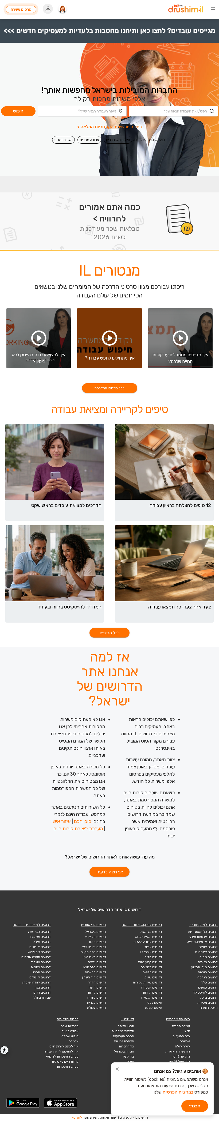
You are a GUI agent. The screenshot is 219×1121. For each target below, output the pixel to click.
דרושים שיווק (153, 977)
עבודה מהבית (89, 140)
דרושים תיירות (152, 992)
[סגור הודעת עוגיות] (117, 1070)
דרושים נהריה (96, 997)
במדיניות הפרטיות (177, 1092)
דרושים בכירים (208, 962)
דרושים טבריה (96, 1003)
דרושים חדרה (97, 982)
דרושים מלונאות (151, 932)
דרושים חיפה (97, 987)
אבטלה (74, 1041)
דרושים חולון (97, 942)
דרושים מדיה (153, 957)
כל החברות (126, 1046)
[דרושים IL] (186, 9)
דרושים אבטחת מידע (203, 937)
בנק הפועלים (181, 1036)
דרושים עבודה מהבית (148, 942)
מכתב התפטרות (68, 1066)
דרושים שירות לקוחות (147, 982)
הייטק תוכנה (153, 1008)
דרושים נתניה (97, 962)
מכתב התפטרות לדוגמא (62, 1056)
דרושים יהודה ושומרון (36, 982)
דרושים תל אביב (95, 937)
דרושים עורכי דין (151, 952)
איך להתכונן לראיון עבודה (61, 1051)
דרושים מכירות (207, 1003)
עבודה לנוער (70, 1031)
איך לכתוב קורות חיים (64, 1046)
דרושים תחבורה (151, 967)
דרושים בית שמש (39, 952)
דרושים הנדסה (207, 977)
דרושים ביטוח (209, 957)
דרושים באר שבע (39, 932)
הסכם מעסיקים (123, 1036)
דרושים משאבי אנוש (148, 937)
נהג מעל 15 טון (179, 1061)
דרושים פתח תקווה (93, 952)
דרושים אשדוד (41, 962)
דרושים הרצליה (95, 972)
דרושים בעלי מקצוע (204, 967)
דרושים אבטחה (151, 987)
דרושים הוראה (208, 972)
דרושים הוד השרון (94, 977)
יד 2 (187, 1031)
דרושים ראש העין (94, 957)
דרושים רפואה (152, 972)
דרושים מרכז (42, 972)
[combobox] (173, 111)
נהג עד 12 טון (181, 1056)
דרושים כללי (209, 982)
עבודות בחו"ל (42, 997)
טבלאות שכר (70, 1026)
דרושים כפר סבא (94, 967)
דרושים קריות (97, 992)
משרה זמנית (63, 140)
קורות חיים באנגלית (65, 1061)
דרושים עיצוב (153, 947)
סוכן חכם (82, 821)
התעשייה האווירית (177, 1051)
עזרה (130, 1061)
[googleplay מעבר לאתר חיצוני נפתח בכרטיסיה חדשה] (23, 1103)
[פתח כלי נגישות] (4, 1050)
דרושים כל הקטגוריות (203, 932)
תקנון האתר (126, 1026)
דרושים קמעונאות (150, 962)
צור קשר (128, 1056)
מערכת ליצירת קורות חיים (78, 829)
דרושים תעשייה (151, 997)
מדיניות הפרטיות (123, 1031)
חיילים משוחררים (118, 140)
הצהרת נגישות (124, 1041)
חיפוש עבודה (70, 1036)
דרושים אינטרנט (206, 952)
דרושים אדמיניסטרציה (202, 942)
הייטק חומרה (209, 1008)
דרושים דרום (42, 992)
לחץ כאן (76, 1117)
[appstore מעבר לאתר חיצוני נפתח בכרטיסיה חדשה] (60, 1103)
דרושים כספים (208, 987)
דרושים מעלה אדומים (36, 957)
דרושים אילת (42, 942)
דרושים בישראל (95, 932)
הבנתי (194, 1105)
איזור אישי (61, 821)
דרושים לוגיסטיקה (205, 992)
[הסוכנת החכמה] (62, 9)
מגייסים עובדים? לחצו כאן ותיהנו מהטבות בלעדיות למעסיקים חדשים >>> (109, 30)
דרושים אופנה (208, 947)
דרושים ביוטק (209, 997)
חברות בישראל (124, 1051)
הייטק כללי (154, 1003)
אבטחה (185, 1041)
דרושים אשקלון (40, 937)
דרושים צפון (43, 987)
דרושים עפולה (96, 1008)
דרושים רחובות (41, 967)
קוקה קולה (182, 1046)
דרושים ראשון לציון (93, 947)
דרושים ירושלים (40, 947)
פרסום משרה (21, 9)
